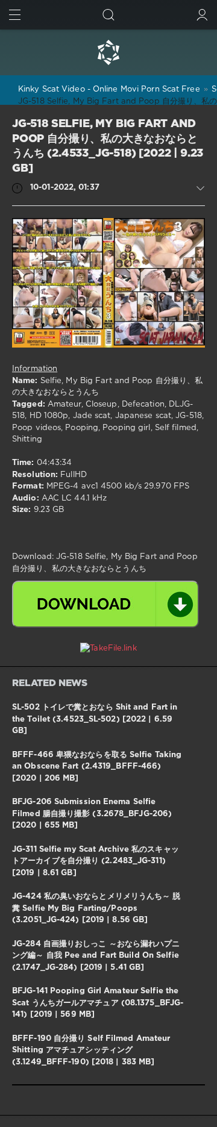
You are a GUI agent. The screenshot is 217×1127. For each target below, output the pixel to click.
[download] (105, 604)
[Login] (202, 15)
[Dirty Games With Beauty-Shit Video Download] (108, 52)
